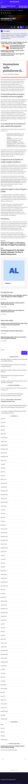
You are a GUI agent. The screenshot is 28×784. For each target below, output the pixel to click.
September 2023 (4, 547)
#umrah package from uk (7, 33)
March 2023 (3, 570)
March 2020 (3, 684)
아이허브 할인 (4, 411)
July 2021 (3, 624)
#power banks (23, 33)
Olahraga (3, 735)
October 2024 (4, 498)
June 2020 (3, 673)
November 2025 (4, 449)
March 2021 (3, 639)
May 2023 (3, 563)
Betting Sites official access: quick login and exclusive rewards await (12, 54)
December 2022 (4, 582)
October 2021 (4, 616)
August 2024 (3, 506)
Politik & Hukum (4, 739)
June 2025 (3, 468)
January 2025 (4, 487)
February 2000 (4, 719)
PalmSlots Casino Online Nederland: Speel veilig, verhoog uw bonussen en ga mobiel (14, 324)
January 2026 (4, 441)
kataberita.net (8, 19)
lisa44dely (14, 750)
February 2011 (4, 703)
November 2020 (4, 654)
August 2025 (3, 460)
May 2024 (3, 517)
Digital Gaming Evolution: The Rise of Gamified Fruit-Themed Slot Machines (13, 337)
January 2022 (4, 605)
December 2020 (4, 650)
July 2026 (3, 418)
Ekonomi (3, 728)
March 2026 (3, 433)
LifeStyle (3, 732)
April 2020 (3, 681)
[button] (3, 759)
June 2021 (3, 627)
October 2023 (4, 544)
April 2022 (3, 593)
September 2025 (4, 456)
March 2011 (3, 700)
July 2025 (3, 464)
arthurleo (17, 74)
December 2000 (4, 711)
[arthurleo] (14, 270)
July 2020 (3, 669)
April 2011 (3, 696)
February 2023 (4, 574)
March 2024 (3, 525)
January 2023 (4, 578)
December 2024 (4, 490)
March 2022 (3, 597)
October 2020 (4, 658)
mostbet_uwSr (4, 405)
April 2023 (3, 566)
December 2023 (4, 536)
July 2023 (3, 555)
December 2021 (4, 608)
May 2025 (3, 471)
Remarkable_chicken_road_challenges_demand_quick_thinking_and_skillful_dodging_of (14, 42)
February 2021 (4, 643)
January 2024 (4, 532)
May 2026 (3, 426)
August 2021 (3, 620)
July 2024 (3, 509)
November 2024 (4, 494)
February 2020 (4, 688)
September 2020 (4, 662)
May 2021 (3, 631)
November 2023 (4, 540)
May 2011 (3, 692)
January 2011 (4, 707)
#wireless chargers (5, 36)
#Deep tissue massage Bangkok (17, 36)
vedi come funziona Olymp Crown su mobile (10, 181)
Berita (2, 724)
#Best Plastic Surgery (6, 38)
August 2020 (3, 665)
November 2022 (4, 586)
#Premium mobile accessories (8, 35)
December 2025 (4, 445)
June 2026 (3, 422)
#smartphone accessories (21, 35)
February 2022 (4, 601)
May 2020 (3, 677)
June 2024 (3, 513)
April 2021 (3, 635)
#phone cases (16, 33)
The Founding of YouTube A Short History (12, 331)
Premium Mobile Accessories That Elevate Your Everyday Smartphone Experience (17, 47)
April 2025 (3, 475)
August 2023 (3, 551)
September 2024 (4, 502)
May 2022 (3, 589)
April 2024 (3, 521)
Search (2, 349)
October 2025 (4, 452)
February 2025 (4, 483)
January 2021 (4, 646)
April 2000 (3, 715)
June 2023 (3, 559)
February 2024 (4, 528)
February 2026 (4, 437)
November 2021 (4, 612)
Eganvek (3, 399)
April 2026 (3, 430)
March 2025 (3, 479)
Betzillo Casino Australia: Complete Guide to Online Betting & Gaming (12, 51)
